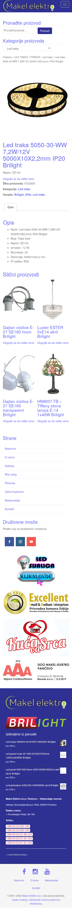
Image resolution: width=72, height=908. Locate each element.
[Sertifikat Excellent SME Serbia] (36, 602)
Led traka (47, 57)
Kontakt (9, 509)
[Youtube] (31, 541)
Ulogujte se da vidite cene (18, 179)
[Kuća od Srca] (36, 638)
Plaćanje (10, 483)
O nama (10, 457)
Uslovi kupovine (14, 492)
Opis (10, 207)
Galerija (9, 466)
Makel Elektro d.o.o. (32, 895)
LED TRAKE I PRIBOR (27, 57)
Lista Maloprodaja (17, 854)
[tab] (11, 207)
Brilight (19, 194)
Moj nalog (11, 474)
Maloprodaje (12, 500)
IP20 (28, 194)
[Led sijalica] (36, 570)
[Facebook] (9, 541)
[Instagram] (20, 541)
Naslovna (10, 448)
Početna (7, 57)
